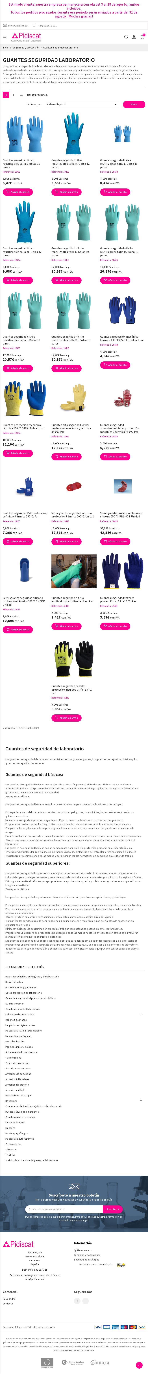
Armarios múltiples (16, 1090)
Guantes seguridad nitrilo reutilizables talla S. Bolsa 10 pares (70, 252)
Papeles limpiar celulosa (19, 1047)
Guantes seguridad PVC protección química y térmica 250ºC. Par (25, 515)
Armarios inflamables (17, 1079)
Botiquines (11, 1101)
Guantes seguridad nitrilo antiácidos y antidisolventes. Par (72, 599)
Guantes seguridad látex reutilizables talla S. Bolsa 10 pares (21, 164)
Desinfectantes (14, 982)
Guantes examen (14, 1004)
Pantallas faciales (15, 1041)
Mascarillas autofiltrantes (19, 1139)
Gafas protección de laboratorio (23, 993)
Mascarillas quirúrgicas (18, 1036)
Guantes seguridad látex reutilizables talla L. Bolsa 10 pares (119, 164)
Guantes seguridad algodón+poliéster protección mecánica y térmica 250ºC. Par (119, 428)
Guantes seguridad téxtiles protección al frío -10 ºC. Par (118, 599)
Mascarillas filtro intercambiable (23, 1031)
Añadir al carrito (19, 192)
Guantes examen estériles (20, 1117)
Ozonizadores (13, 1144)
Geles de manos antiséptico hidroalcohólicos (30, 998)
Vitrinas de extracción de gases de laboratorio (31, 1160)
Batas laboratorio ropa (18, 1095)
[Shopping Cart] (142, 37)
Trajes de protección (17, 1063)
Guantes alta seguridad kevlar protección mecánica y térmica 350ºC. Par (71, 428)
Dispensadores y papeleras (21, 987)
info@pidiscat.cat (18, 25)
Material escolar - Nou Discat (95, 1264)
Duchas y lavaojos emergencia (22, 1112)
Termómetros (13, 1058)
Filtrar (134, 104)
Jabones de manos (16, 1020)
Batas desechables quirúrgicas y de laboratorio (32, 977)
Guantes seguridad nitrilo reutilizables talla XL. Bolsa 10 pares (70, 340)
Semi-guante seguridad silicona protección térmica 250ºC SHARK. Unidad (24, 601)
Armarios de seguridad (18, 1074)
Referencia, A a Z (82, 104)
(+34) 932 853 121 (47, 25)
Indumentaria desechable (19, 1014)
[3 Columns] (6, 95)
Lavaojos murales (15, 1122)
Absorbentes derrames (18, 1068)
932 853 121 (40, 1270)
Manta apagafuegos (16, 1133)
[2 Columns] (13, 95)
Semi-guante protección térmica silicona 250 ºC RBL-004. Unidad (121, 515)
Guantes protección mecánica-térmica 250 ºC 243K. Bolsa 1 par (23, 426)
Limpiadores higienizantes (20, 1025)
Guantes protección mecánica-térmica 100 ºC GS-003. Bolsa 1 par (122, 338)
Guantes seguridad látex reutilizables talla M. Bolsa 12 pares (70, 164)
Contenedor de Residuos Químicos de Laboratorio (33, 1106)
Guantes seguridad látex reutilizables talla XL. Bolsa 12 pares (22, 252)
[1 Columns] (21, 95)
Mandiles (10, 1128)
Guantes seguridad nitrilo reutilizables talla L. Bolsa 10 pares (21, 340)
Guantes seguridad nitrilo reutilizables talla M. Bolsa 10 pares (119, 252)
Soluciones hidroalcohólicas (21, 1052)
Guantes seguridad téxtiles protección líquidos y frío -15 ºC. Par (71, 689)
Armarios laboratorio (17, 1085)
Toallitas (10, 1155)
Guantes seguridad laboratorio (22, 1009)
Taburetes (11, 1149)
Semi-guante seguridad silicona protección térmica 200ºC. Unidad (72, 515)
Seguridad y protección (25, 967)
